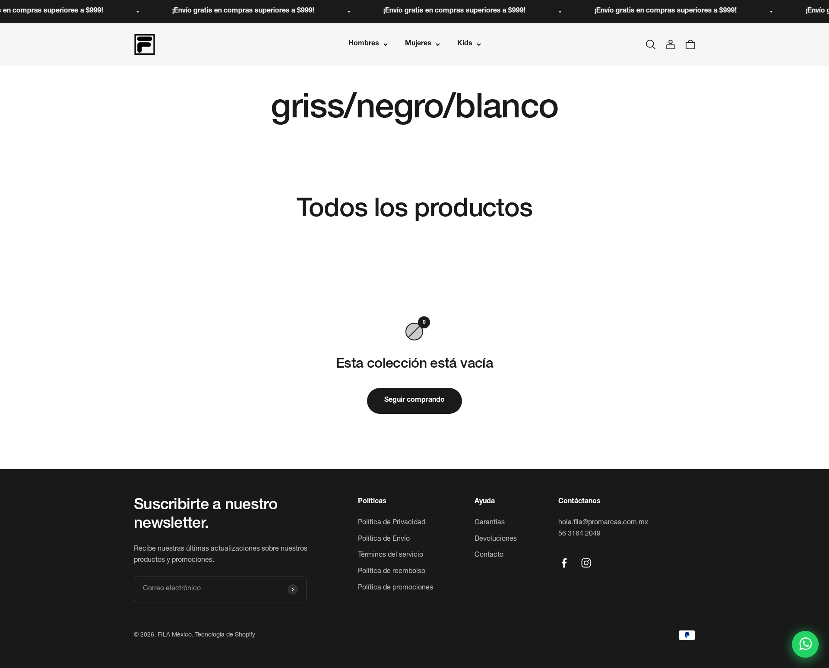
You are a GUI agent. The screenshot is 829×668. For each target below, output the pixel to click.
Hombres (363, 44)
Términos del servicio (390, 555)
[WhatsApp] (805, 644)
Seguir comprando (414, 400)
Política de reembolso (391, 571)
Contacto (489, 555)
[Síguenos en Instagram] (586, 563)
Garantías (490, 523)
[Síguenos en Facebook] (564, 563)
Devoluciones (496, 539)
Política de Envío (384, 539)
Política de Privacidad (391, 523)
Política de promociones (395, 588)
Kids (464, 44)
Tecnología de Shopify (225, 635)
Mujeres (418, 44)
